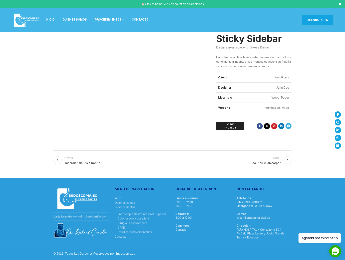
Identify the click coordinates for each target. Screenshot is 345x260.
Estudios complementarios (135, 232)
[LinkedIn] (338, 130)
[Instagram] (338, 122)
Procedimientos (125, 207)
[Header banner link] (166, 4)
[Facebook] (338, 114)
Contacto (121, 236)
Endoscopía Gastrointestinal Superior (142, 214)
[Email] (338, 145)
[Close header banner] (340, 4)
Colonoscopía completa (133, 218)
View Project (230, 126)
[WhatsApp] (338, 138)
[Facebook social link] (260, 126)
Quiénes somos (125, 202)
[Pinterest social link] (274, 126)
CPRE (121, 227)
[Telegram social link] (288, 126)
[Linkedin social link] (281, 126)
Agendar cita (317, 20)
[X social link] (267, 126)
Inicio (118, 198)
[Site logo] (27, 19)
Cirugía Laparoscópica (132, 223)
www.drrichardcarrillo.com (90, 216)
